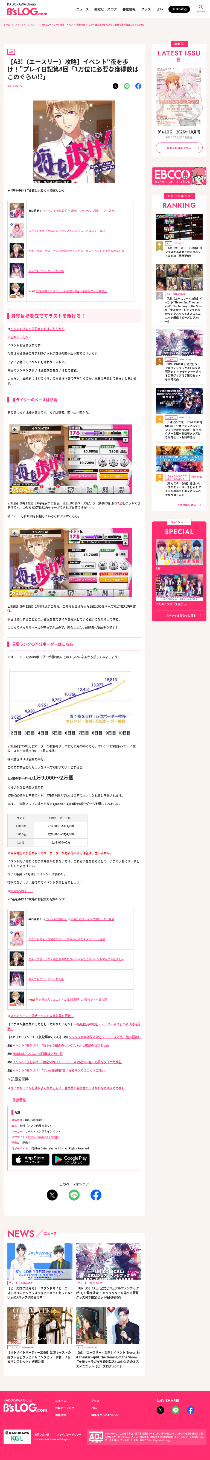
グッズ (146, 9)
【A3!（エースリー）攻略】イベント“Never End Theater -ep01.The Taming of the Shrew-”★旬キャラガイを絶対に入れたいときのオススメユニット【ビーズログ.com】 (108, 1359)
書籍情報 (129, 9)
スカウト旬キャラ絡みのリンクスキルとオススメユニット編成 (66, 231)
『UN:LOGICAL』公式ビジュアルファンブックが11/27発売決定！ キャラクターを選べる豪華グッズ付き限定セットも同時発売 (107, 1292)
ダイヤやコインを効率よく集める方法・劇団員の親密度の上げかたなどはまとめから (67, 1088)
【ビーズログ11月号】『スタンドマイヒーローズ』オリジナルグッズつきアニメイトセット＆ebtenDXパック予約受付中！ (39, 1292)
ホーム (7, 24)
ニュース (82, 9)
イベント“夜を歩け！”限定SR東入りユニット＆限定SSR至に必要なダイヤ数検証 (67, 1062)
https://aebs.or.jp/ (162, 1440)
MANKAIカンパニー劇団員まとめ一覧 (38, 1053)
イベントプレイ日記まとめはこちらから (37, 328)
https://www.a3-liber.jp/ (43, 1137)
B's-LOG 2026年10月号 (179, 132)
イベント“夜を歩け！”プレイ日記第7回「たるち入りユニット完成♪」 (59, 1070)
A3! (32, 24)
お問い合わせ (41, 1434)
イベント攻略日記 (56, 211)
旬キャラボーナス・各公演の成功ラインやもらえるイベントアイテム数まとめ (76, 251)
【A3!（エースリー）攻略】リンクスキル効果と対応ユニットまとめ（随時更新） (183, 252)
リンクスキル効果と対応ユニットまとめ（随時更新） (105, 1037)
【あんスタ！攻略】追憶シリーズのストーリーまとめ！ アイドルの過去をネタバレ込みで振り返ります (183, 489)
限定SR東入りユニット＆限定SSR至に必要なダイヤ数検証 (71, 291)
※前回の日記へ (17, 337)
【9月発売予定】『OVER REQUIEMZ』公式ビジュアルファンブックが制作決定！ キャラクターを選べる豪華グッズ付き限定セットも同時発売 (183, 429)
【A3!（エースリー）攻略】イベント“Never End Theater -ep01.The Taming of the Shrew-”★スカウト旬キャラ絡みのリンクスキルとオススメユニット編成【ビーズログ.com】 (183, 310)
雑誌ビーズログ (105, 9)
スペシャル (20, 24)
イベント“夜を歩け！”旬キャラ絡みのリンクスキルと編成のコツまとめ (61, 1045)
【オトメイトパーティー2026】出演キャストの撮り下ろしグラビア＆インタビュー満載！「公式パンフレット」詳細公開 (39, 1357)
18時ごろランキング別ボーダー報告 (92, 211)
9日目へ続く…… (21, 891)
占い (159, 9)
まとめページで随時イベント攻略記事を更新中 (42, 1016)
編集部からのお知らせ (105, 1415)
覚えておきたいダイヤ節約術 (46, 271)
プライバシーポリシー (69, 1434)
